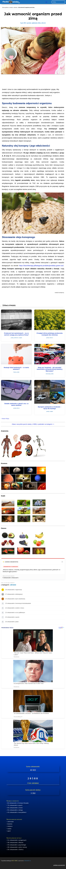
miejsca (9, 826)
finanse (14, 372)
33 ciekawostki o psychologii (16, 845)
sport (9, 831)
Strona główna (5, 7)
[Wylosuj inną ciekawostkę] (62, 562)
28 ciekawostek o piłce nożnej (17, 847)
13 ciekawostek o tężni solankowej (15, 598)
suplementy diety (36, 23)
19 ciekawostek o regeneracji (13, 589)
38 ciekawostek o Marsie (15, 842)
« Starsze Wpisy (5, 418)
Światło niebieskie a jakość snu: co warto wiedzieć (16, 404)
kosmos (9, 824)
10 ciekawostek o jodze (12, 621)
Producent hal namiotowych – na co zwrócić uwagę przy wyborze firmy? (16, 334)
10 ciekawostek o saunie (12, 617)
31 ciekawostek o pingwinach (16, 840)
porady (11, 7)
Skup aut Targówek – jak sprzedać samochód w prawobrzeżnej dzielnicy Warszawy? (49, 369)
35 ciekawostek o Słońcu (15, 849)
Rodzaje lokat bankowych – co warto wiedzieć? (16, 368)
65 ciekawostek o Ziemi (15, 807)
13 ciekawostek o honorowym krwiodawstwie (18, 603)
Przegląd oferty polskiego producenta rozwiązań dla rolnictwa (50, 334)
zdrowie (15, 7)
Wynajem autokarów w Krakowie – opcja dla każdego (49, 407)
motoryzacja (48, 373)
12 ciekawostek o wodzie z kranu (14, 608)
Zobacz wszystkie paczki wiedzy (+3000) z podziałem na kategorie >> (33, 424)
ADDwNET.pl (27, 860)
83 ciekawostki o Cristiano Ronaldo (18, 803)
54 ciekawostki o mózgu (15, 810)
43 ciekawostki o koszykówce (16, 812)
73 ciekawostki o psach (14, 805)
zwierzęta (10, 821)
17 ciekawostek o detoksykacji (14, 594)
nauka (9, 828)
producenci (16, 337)
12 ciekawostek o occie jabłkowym (15, 612)
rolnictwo (51, 337)
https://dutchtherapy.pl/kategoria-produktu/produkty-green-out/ (41, 265)
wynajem (20, 337)
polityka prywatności (59, 865)
